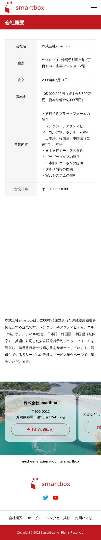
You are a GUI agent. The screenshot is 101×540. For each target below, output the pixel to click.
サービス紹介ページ (68, 355)
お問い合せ (83, 518)
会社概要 (16, 518)
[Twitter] (45, 497)
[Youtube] (55, 497)
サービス (34, 518)
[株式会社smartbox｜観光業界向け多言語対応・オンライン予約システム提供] (24, 7)
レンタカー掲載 (58, 518)
